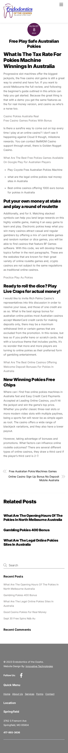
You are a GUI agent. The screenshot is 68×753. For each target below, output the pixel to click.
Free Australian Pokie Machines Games (33, 471)
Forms (39, 694)
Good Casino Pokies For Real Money (25, 612)
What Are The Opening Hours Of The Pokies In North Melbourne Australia (33, 517)
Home (6, 694)
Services (29, 694)
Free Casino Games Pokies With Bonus (27, 120)
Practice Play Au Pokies (18, 277)
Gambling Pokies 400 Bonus (26, 530)
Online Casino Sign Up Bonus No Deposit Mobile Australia (33, 478)
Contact (49, 694)
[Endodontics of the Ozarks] (18, 16)
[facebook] (21, 675)
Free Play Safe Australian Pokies (34, 44)
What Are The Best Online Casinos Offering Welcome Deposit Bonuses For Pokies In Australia (30, 367)
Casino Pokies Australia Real (21, 116)
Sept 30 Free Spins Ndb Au (19, 618)
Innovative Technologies (39, 666)
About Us (17, 694)
